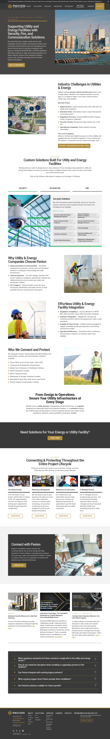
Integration (38, 719)
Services (49, 713)
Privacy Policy (24, 734)
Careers (59, 713)
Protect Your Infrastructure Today (74, 146)
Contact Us (18, 565)
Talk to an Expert (16, 65)
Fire (36, 715)
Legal (29, 734)
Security (37, 717)
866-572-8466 (16, 720)
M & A (29, 724)
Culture (30, 715)
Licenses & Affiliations (16, 734)
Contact (68, 713)
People (29, 719)
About (30, 713)
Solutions (39, 713)
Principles (30, 717)
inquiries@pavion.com (18, 718)
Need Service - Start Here (19, 722)
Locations (30, 721)
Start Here (55, 438)
